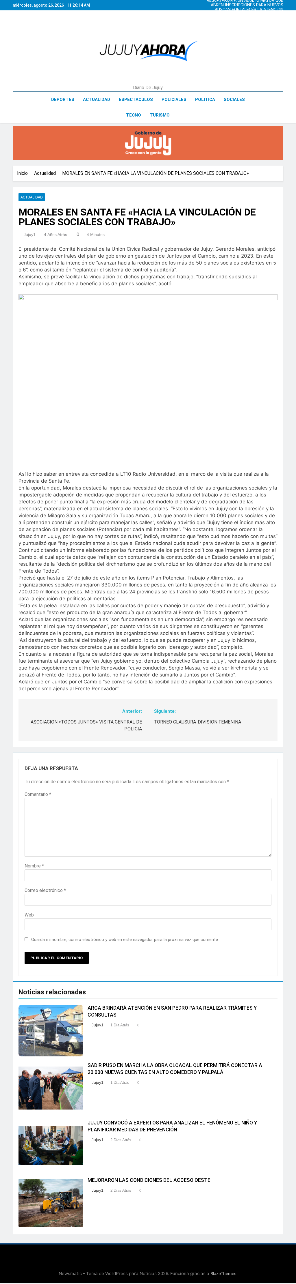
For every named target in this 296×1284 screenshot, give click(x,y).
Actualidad (96, 99)
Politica (205, 99)
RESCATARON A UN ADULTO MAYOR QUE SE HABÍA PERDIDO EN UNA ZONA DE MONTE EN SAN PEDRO (245, 19)
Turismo (160, 115)
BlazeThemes (223, 1273)
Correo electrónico (45, 890)
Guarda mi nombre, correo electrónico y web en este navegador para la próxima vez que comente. (125, 939)
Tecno (133, 115)
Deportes (62, 99)
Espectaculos (136, 99)
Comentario (38, 794)
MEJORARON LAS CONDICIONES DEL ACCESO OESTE (149, 1180)
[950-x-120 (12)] (148, 143)
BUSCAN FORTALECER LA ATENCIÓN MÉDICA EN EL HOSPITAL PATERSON (248, 10)
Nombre (34, 866)
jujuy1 (30, 234)
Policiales (174, 99)
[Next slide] (280, 4)
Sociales (234, 99)
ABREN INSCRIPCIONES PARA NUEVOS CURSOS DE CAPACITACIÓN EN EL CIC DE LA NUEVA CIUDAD (244, 5)
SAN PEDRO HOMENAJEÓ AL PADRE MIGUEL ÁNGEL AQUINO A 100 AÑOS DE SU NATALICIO (242, 14)
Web (29, 915)
